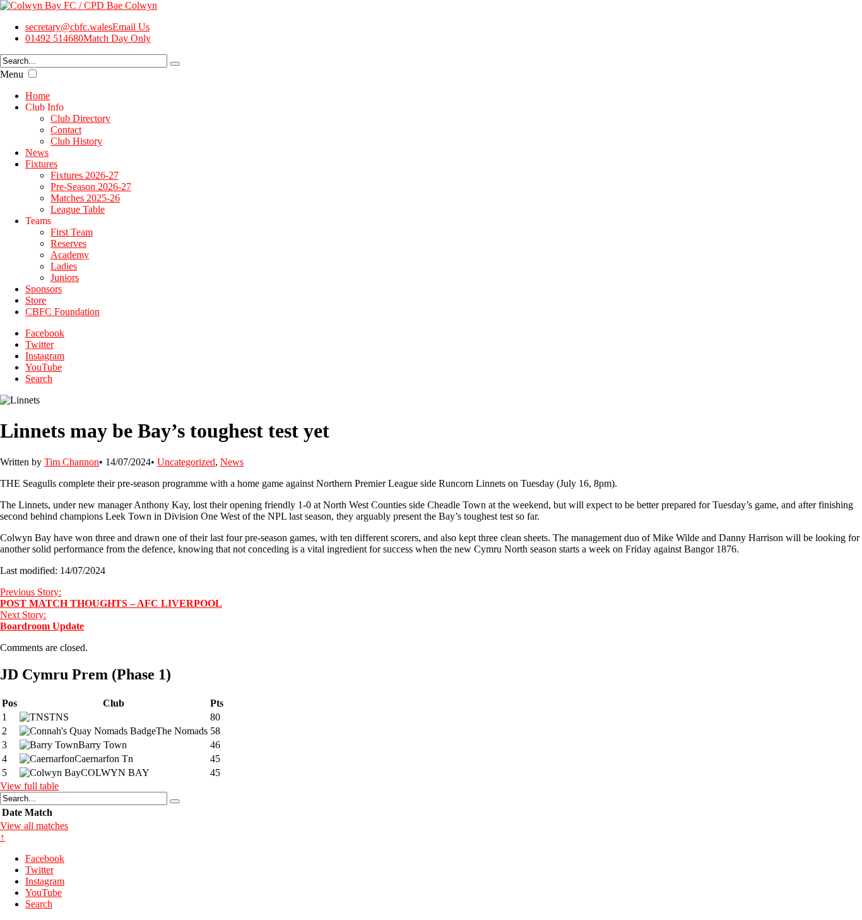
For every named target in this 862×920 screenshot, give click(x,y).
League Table (77, 209)
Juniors (64, 277)
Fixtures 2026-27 (84, 175)
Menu (11, 74)
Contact (65, 129)
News (37, 152)
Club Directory (80, 118)
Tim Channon (71, 462)
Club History (76, 141)
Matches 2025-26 (85, 198)
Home (37, 95)
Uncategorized (186, 462)
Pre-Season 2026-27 (90, 186)
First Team (71, 232)
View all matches (34, 825)
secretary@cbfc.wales (87, 26)
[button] (32, 73)
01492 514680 (88, 38)
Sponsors (43, 289)
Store (35, 300)
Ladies (63, 266)
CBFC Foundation (62, 311)
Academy (69, 254)
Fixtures (41, 163)
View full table (29, 785)
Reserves (68, 243)
